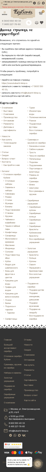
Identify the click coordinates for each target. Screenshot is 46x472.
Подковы (33, 162)
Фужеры (9, 203)
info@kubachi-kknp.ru (30, 93)
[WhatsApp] (39, 3)
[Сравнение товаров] (36, 22)
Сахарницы (10, 235)
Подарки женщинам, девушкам (34, 296)
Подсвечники (35, 165)
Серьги (32, 264)
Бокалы (8, 206)
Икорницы (10, 248)
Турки (32, 107)
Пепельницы (35, 159)
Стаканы (9, 213)
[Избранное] (41, 22)
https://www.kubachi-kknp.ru (14, 83)
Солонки (9, 251)
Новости (6, 136)
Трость (32, 152)
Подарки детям (36, 290)
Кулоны (32, 261)
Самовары (10, 194)
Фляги (32, 184)
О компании (7, 107)
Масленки (9, 245)
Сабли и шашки (36, 149)
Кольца (32, 258)
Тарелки (11, 313)
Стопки (8, 200)
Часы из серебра (37, 155)
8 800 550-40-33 (17, 423)
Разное (32, 120)
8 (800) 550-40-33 (11, 21)
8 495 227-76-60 (17, 426)
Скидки (5, 155)
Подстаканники (12, 210)
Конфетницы (11, 232)
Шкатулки (34, 188)
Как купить (7, 139)
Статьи (5, 152)
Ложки (8, 300)
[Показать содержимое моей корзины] (40, 12)
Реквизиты (8, 124)
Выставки (8, 111)
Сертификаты (30, 380)
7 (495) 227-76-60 (11, 24)
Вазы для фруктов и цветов (10, 274)
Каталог (5, 171)
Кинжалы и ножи (37, 146)
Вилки (8, 303)
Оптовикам (8, 120)
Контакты (6, 162)
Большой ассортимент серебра (10, 347)
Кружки (8, 216)
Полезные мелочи (37, 117)
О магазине (8, 114)
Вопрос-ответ (8, 158)
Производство (10, 117)
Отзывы (27, 339)
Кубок (8, 261)
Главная (8, 339)
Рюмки (8, 197)
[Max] (43, 3)
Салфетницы (11, 319)
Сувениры (34, 181)
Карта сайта (30, 400)
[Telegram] (34, 3)
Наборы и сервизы (12, 373)
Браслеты (34, 255)
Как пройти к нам (11, 165)
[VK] (24, 435)
